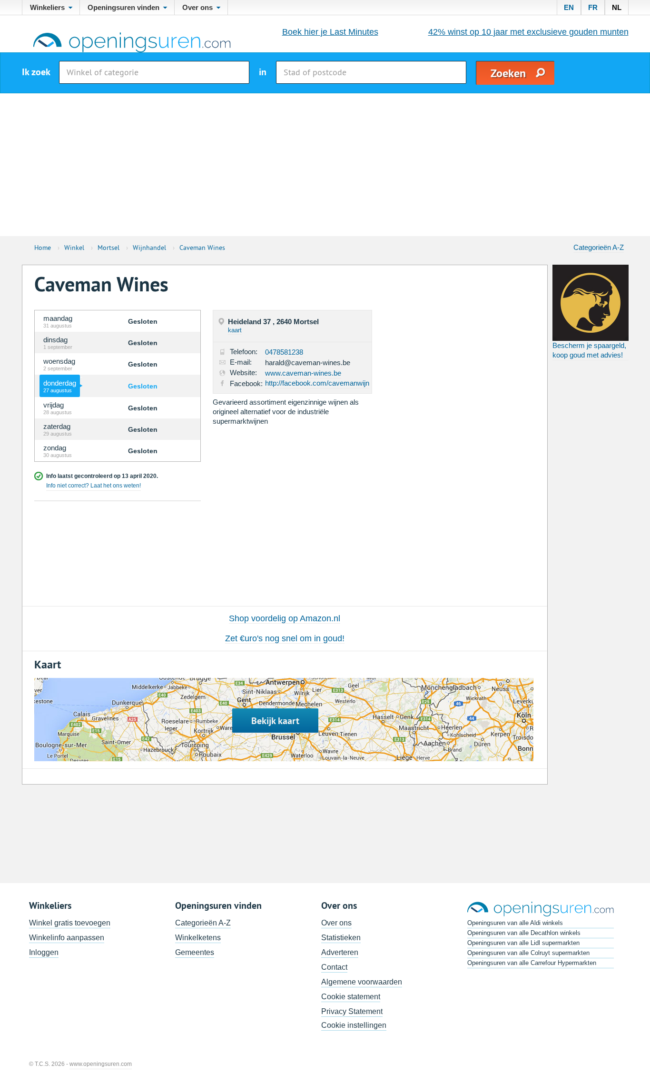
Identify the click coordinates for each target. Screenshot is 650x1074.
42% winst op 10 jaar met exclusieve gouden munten (528, 32)
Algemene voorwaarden (361, 982)
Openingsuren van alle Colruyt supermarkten (528, 952)
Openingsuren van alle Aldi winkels (515, 922)
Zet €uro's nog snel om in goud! (285, 638)
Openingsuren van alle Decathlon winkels (524, 932)
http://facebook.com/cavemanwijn (317, 383)
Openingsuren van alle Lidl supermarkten (523, 942)
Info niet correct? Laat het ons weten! (93, 485)
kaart (235, 330)
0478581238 (284, 352)
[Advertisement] (325, 164)
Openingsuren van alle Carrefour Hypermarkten (531, 962)
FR (593, 7)
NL (616, 7)
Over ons (336, 923)
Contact (334, 967)
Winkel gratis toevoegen (69, 923)
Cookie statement (350, 997)
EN (569, 7)
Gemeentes (194, 952)
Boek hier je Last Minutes (330, 32)
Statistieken (341, 938)
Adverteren (339, 952)
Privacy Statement (352, 1011)
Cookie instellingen (353, 1025)
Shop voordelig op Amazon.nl (284, 618)
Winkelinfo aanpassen (66, 938)
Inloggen (44, 952)
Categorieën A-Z (598, 247)
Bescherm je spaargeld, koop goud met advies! (589, 350)
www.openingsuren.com (100, 1064)
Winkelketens (198, 938)
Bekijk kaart (275, 721)
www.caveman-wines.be (303, 373)
